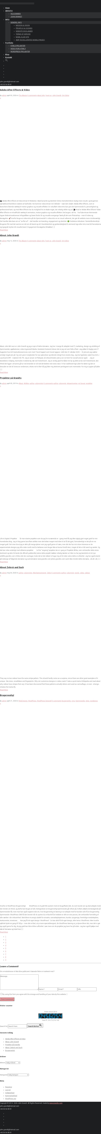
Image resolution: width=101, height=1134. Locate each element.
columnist (62, 383)
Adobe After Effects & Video (15, 90)
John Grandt (56, 95)
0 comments (32, 95)
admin (4, 95)
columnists (39, 383)
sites (87, 701)
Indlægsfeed (9, 1093)
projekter (89, 383)
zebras (87, 573)
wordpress (94, 701)
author (32, 383)
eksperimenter (72, 383)
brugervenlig (66, 701)
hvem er (48, 95)
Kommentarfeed (11, 1096)
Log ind (8, 1090)
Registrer (8, 1087)
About (21, 383)
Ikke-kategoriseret (39, 573)
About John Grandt (9, 235)
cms (73, 701)
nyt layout (81, 383)
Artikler (26, 383)
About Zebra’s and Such (12, 567)
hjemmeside (80, 701)
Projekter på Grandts (10, 378)
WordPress (32, 701)
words (77, 573)
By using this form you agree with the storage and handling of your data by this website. (35, 994)
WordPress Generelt (44, 701)
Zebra (49, 573)
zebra (82, 573)
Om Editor (65, 95)
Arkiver (2, 1063)
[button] (6, 61)
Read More (4, 230)
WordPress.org (10, 1099)
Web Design (23, 701)
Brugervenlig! (7, 695)
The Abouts (23, 95)
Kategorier (3, 1075)
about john (41, 95)
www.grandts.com (55, 1103)
